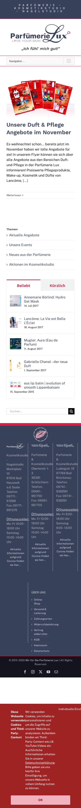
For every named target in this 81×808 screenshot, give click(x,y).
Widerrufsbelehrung (41, 624)
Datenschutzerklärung (40, 762)
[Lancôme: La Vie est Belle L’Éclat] (15, 319)
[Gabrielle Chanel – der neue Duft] (15, 362)
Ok (40, 800)
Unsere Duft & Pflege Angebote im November (40, 90)
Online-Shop (38, 601)
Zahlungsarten (41, 618)
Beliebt (23, 285)
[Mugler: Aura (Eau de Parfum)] (15, 341)
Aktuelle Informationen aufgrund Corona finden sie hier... (15, 557)
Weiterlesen (13, 195)
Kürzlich (57, 285)
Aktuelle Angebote (24, 235)
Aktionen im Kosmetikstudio (31, 264)
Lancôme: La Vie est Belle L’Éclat (44, 321)
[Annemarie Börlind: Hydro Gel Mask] (15, 298)
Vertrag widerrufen (40, 632)
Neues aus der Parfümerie (30, 255)
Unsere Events (20, 245)
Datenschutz (41, 650)
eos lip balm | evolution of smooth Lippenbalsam (44, 385)
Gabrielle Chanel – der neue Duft (46, 364)
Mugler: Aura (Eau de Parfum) (41, 342)
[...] (25, 181)
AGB (37, 639)
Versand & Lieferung (40, 611)
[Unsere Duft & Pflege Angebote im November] (40, 97)
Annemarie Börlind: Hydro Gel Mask (44, 299)
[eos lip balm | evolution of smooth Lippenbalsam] (15, 384)
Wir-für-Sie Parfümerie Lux (41, 660)
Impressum (40, 645)
